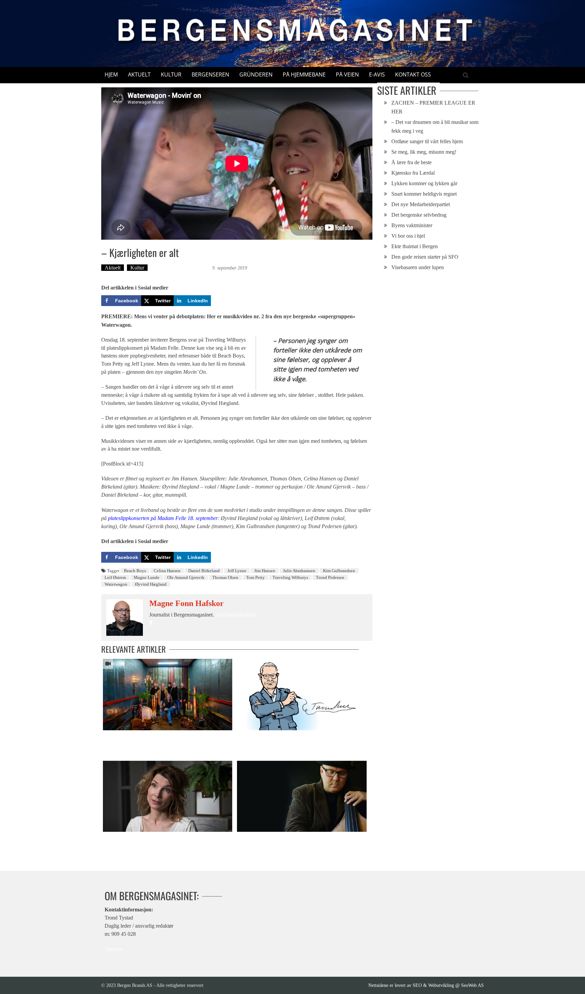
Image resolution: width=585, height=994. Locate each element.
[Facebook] (150, 623)
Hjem (111, 74)
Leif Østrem (115, 577)
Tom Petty (255, 577)
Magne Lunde (146, 577)
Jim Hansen (264, 570)
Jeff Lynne (237, 570)
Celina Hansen (167, 570)
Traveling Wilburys (290, 577)
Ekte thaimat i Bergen (414, 246)
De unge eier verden (257, 737)
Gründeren (256, 74)
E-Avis (377, 74)
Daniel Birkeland (204, 570)
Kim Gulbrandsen (339, 570)
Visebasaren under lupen (417, 267)
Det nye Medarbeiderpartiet (420, 204)
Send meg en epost (235, 615)
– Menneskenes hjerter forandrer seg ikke (145, 839)
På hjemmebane (304, 74)
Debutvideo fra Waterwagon (130, 737)
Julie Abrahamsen (299, 570)
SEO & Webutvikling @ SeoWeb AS (448, 985)
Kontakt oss (413, 74)
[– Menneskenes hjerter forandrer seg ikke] (167, 796)
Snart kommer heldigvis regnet (424, 194)
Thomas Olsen (225, 577)
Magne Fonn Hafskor (186, 603)
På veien (347, 74)
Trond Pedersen (330, 577)
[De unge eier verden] (301, 694)
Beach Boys (135, 570)
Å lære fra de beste (411, 162)
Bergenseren (210, 74)
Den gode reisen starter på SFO (424, 257)
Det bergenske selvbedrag (419, 215)
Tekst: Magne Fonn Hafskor (181, 268)
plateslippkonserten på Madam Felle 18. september (163, 518)
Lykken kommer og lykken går (424, 183)
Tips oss (113, 949)
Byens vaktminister (411, 225)
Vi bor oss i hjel (408, 236)
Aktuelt (139, 74)
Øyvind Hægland (151, 584)
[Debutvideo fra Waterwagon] (167, 694)
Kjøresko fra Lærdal (413, 173)
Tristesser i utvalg (255, 839)
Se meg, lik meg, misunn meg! (423, 152)
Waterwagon (116, 584)
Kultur (171, 74)
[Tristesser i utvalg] (301, 796)
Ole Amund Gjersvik (185, 577)
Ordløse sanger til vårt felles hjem (427, 141)
